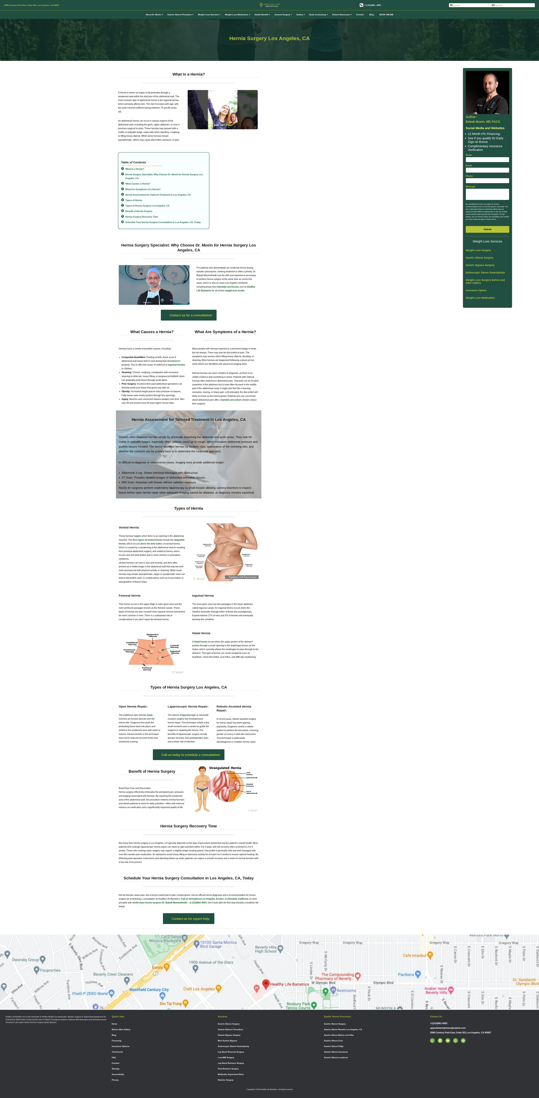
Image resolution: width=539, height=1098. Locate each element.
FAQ (114, 1057)
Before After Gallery (121, 1029)
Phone (469, 176)
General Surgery (282, 14)
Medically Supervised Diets (231, 1074)
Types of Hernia (133, 200)
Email (469, 165)
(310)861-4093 (199, 902)
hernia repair (146, 715)
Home (114, 1024)
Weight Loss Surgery (478, 250)
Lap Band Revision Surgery (231, 1063)
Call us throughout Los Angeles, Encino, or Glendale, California (214, 899)
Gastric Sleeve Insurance (336, 1052)
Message (470, 186)
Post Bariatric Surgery (228, 1069)
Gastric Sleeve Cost (333, 1041)
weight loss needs (234, 290)
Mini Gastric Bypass (227, 1041)
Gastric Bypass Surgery (480, 265)
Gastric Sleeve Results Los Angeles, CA (343, 1029)
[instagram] (457, 1040)
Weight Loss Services (208, 14)
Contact (360, 14)
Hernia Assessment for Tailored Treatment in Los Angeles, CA (158, 195)
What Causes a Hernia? (137, 184)
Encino (235, 287)
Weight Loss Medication (480, 297)
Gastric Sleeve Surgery (479, 257)
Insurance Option (476, 290)
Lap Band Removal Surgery (231, 1052)
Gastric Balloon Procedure (230, 1029)
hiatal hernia (200, 641)
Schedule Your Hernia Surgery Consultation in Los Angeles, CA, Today (163, 222)
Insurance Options (121, 1046)
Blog (371, 14)
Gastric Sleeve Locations (336, 1057)
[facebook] (465, 1040)
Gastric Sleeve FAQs (333, 1046)
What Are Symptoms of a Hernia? (143, 189)
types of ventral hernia (150, 540)
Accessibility (118, 1074)
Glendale (222, 287)
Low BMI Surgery (226, 1057)
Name (469, 155)
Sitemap (115, 1069)
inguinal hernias (176, 365)
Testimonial (117, 1052)
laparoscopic (189, 715)
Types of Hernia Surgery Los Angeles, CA (147, 206)
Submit (487, 229)
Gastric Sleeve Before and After (339, 1035)
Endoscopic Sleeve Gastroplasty (485, 272)
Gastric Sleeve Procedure (179, 14)
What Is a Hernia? (134, 169)
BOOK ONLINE (386, 14)
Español (498, 5)
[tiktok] (434, 1040)
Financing (116, 1041)
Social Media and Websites (485, 128)
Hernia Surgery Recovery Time (141, 217)
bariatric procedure (231, 400)
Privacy (115, 1080)
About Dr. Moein (153, 14)
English (456, 5)
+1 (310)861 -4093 (372, 5)
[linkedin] (442, 1040)
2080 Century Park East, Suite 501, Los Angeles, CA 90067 (31, 5)
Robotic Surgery (225, 1080)
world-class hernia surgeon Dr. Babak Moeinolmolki (159, 902)
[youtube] (449, 1040)
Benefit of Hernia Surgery (138, 211)
